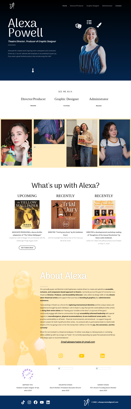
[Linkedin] (48, 402)
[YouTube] (42, 402)
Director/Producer (76, 6)
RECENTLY (65, 196)
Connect (118, 6)
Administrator (107, 6)
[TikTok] (23, 402)
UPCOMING (27, 196)
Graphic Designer (93, 6)
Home (65, 6)
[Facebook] (35, 402)
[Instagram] (29, 402)
